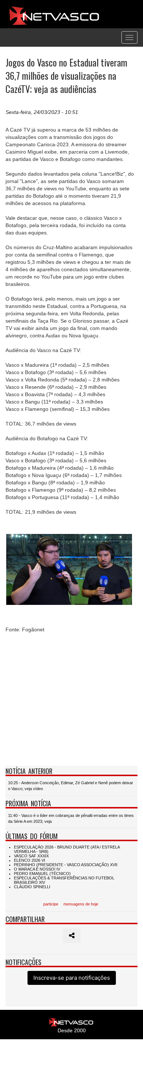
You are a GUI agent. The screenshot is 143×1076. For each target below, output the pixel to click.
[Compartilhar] (72, 935)
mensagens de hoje (80, 904)
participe (50, 904)
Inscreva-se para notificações (71, 977)
